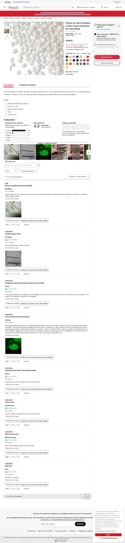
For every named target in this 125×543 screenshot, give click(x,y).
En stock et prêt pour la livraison (106, 40)
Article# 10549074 (71, 31)
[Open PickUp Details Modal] (119, 26)
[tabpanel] (47, 101)
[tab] (8, 85)
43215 (117, 47)
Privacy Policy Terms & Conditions (105, 531)
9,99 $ (69, 40)
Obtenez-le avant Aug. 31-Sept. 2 (106, 38)
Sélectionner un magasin (103, 29)
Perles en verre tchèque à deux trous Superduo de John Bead (78, 26)
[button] (108, 538)
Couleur (84, 53)
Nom (89, 53)
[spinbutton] (107, 51)
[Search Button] (73, 7)
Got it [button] (108, 535)
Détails (81, 45)
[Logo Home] (13, 7)
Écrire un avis (70, 35)
